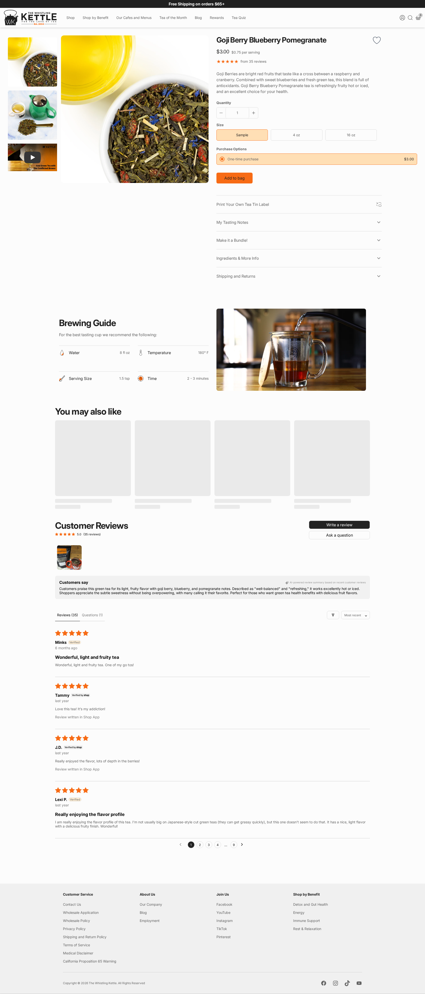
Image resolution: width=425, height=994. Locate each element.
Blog (198, 17)
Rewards (217, 17)
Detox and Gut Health (310, 904)
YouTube (223, 912)
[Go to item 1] (69, 557)
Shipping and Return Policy (84, 937)
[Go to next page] (243, 844)
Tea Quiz (239, 17)
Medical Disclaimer (78, 953)
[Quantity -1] (222, 112)
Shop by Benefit (95, 17)
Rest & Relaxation (307, 929)
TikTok (221, 929)
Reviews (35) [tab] (67, 615)
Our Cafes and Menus (134, 17)
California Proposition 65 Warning (89, 961)
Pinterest (223, 937)
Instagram (224, 921)
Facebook (224, 904)
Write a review (339, 524)
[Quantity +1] (252, 112)
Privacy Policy (74, 929)
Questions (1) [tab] (92, 615)
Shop (70, 17)
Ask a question (339, 535)
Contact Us (72, 904)
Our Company (151, 904)
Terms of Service (76, 945)
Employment (150, 921)
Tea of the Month (173, 17)
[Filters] (333, 615)
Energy (298, 912)
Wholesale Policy (76, 921)
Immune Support (306, 921)
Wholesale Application (81, 912)
